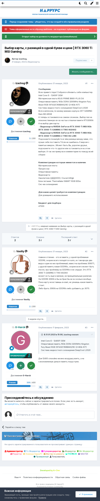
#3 (86, 327)
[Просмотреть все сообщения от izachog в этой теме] (40, 218)
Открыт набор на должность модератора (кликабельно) (49, 36)
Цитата (58, 218)
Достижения (20, 131)
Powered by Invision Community (50, 487)
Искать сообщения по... (83, 71)
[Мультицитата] (47, 218)
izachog (23, 59)
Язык (16, 477)
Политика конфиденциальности (38, 477)
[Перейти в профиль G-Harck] (20, 340)
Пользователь (58, 457)
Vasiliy (20, 251)
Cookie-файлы (79, 477)
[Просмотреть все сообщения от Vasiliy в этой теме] (40, 311)
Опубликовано (53, 83)
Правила (42, 498)
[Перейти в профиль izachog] (7, 60)
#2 (86, 251)
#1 (86, 83)
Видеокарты (34, 62)
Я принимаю (87, 494)
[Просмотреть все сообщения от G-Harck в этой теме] (40, 387)
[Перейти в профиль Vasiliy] (20, 264)
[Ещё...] (92, 83)
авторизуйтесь (12, 404)
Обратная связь (62, 477)
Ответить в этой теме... (30, 415)
